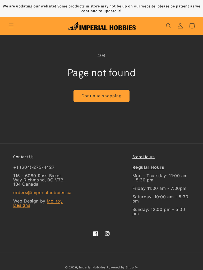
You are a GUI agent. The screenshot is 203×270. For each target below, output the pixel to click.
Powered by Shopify (122, 267)
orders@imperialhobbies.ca (42, 192)
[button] (11, 26)
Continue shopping (101, 95)
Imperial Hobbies (92, 267)
